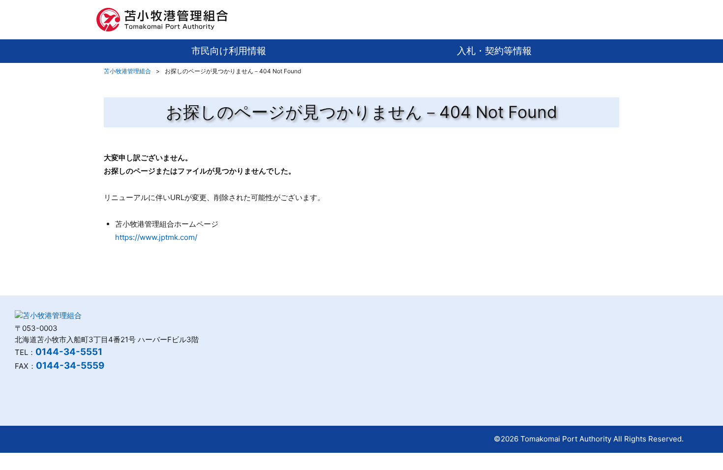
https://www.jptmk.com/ (156, 237)
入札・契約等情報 (494, 51)
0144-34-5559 (70, 365)
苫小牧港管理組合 (127, 71)
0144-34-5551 (68, 351)
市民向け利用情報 (228, 51)
